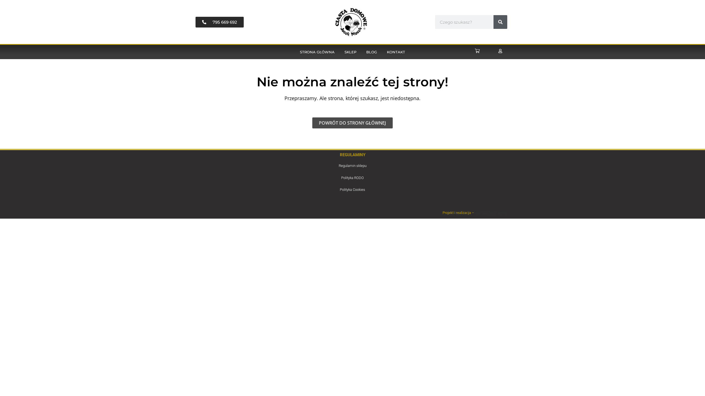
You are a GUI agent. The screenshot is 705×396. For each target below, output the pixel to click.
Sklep (350, 52)
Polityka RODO (352, 178)
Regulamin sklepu (353, 166)
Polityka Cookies (352, 190)
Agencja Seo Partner (491, 213)
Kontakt (396, 52)
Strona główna (317, 52)
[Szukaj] (500, 22)
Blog (371, 52)
